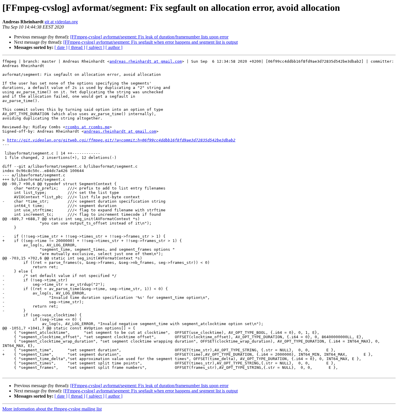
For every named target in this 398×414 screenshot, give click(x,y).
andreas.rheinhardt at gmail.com (146, 61)
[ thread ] (76, 47)
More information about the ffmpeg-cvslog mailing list (52, 408)
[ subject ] (95, 47)
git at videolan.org (61, 21)
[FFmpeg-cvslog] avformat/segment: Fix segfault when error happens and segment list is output (150, 42)
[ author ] (113, 47)
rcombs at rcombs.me (87, 127)
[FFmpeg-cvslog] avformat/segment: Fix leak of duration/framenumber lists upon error (149, 36)
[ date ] (60, 47)
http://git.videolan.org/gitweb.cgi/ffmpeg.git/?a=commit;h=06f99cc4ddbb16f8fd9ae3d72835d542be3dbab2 (121, 140)
